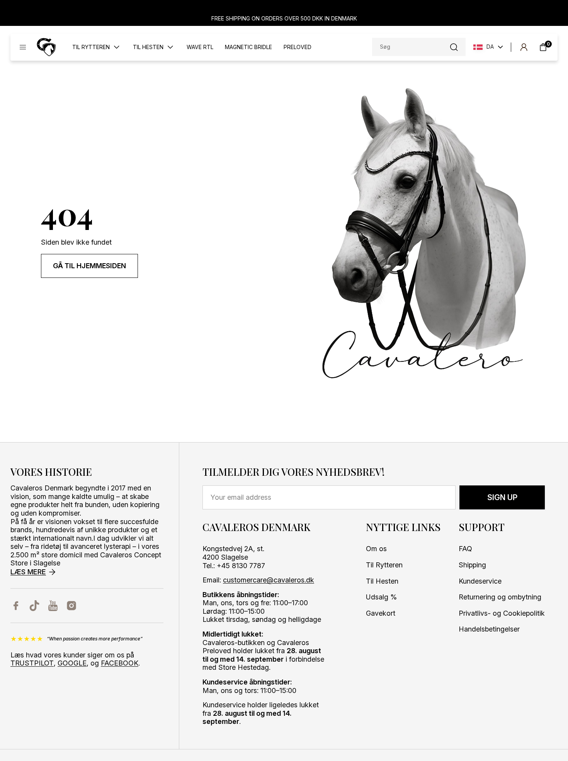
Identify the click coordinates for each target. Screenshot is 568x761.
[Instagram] (71, 605)
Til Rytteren (384, 565)
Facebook (119, 663)
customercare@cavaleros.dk (268, 580)
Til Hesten (382, 581)
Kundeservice (480, 581)
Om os (376, 549)
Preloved (297, 47)
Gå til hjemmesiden (89, 266)
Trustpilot (32, 663)
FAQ (465, 549)
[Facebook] (15, 605)
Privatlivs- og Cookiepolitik (502, 613)
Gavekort (380, 613)
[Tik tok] (34, 605)
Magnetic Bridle (248, 47)
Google (72, 663)
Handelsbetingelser (489, 629)
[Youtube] (53, 605)
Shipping (472, 565)
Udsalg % (381, 597)
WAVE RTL (200, 47)
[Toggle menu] (22, 47)
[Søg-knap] (454, 47)
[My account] (524, 47)
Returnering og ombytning (500, 597)
